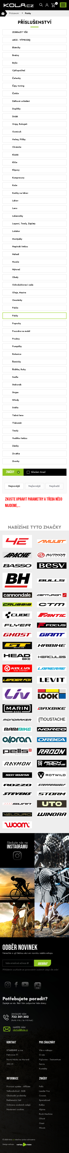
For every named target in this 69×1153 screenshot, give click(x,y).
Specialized (44, 1100)
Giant (41, 1123)
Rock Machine (45, 1114)
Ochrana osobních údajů (18, 1104)
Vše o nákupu (45, 1050)
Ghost (42, 1118)
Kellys (42, 1104)
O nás (42, 1054)
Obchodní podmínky (16, 1095)
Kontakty (43, 1068)
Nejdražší (54, 486)
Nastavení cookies (15, 1109)
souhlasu (6, 972)
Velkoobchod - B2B (16, 1091)
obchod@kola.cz (20, 1030)
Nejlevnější (34, 486)
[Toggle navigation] (63, 4)
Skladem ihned (38, 472)
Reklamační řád (14, 1100)
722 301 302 (20, 1017)
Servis (42, 1064)
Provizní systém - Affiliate (18, 1086)
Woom (42, 1127)
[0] (53, 5)
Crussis (42, 1095)
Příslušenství (14, 13)
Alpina (42, 1109)
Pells (41, 1086)
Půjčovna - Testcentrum (50, 1059)
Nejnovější (14, 486)
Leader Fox (44, 1091)
